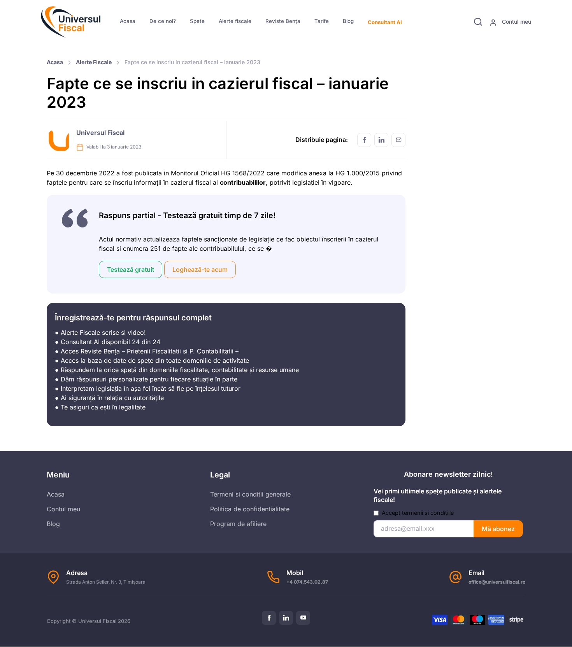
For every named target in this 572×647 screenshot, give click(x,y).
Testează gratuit (130, 269)
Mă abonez (498, 529)
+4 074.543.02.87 (307, 582)
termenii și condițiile (428, 512)
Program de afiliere (238, 524)
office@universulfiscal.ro (496, 582)
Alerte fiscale (235, 21)
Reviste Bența (282, 21)
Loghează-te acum (200, 269)
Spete (197, 21)
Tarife (321, 21)
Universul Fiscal (100, 132)
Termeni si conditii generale (250, 494)
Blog (348, 21)
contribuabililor (243, 182)
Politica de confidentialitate (250, 509)
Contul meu (515, 21)
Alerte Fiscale (94, 62)
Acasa (127, 21)
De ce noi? (162, 21)
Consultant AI (385, 22)
